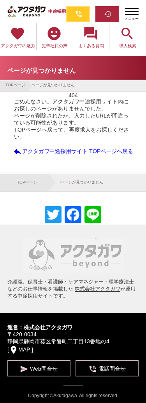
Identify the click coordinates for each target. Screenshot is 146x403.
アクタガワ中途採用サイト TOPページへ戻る (73, 151)
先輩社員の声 (54, 37)
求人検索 (127, 37)
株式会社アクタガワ (97, 289)
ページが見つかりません (53, 85)
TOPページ (15, 85)
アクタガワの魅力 (18, 37)
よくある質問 (91, 37)
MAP (24, 349)
